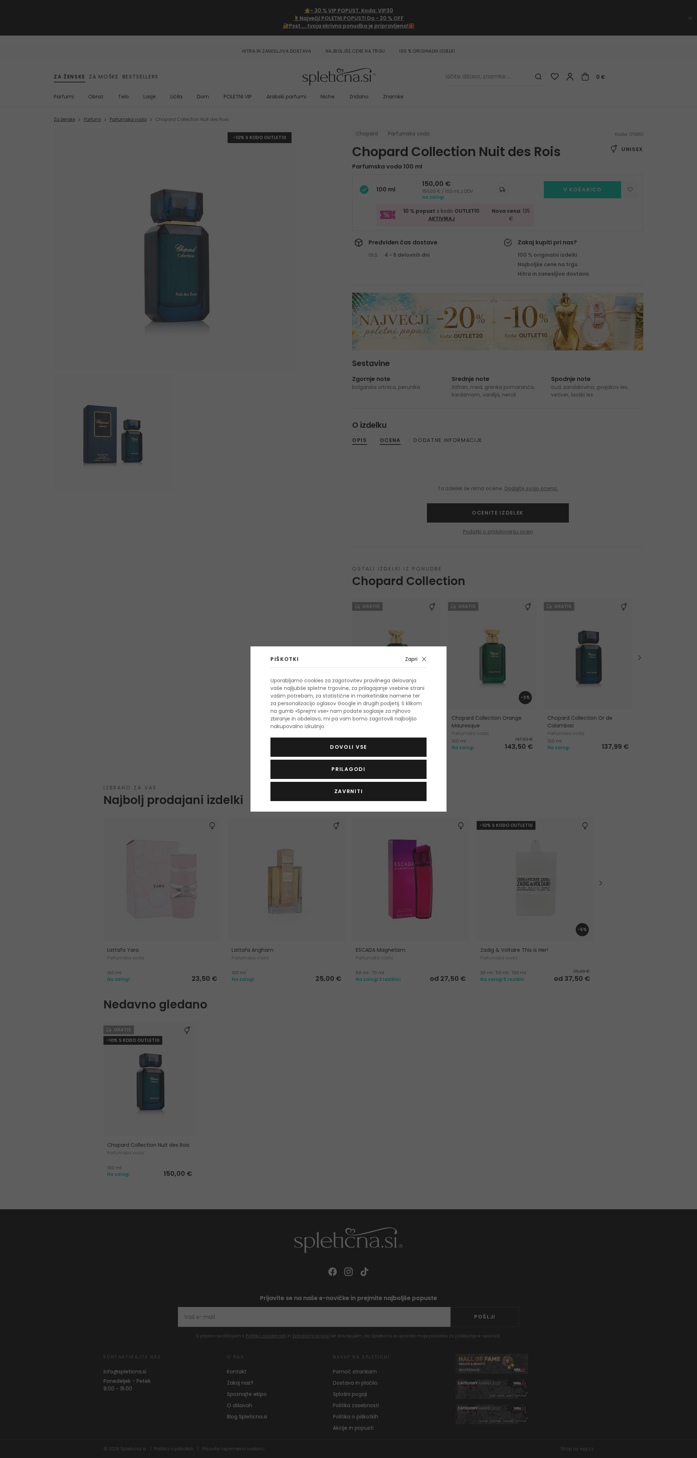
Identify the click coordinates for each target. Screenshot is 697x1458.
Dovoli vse (348, 747)
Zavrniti (348, 791)
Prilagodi (348, 769)
